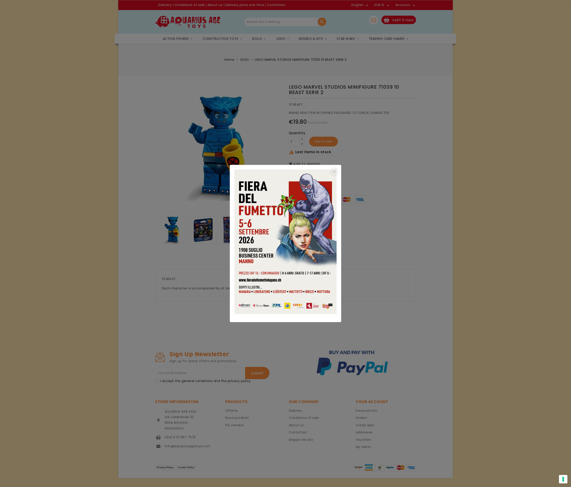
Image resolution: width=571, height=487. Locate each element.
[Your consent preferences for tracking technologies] (563, 479)
